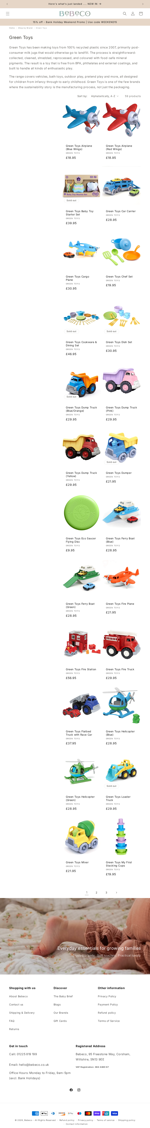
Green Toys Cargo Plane (77, 278)
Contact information (77, 1124)
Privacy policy (85, 1120)
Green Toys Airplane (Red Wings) (119, 147)
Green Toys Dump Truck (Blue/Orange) (81, 409)
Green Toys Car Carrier (121, 211)
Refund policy (107, 1012)
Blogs (57, 1004)
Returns (14, 1029)
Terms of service (106, 1120)
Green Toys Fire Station (81, 669)
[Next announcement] (143, 4)
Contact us (16, 1004)
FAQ (12, 1020)
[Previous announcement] (7, 4)
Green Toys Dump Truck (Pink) (121, 409)
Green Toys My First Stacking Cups (119, 864)
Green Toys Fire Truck (120, 669)
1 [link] (86, 892)
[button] (8, 14)
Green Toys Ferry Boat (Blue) (120, 540)
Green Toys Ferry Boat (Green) (80, 605)
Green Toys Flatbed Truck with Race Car (79, 733)
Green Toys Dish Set (119, 342)
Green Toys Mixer (77, 862)
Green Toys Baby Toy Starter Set (79, 213)
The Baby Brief (63, 996)
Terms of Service (109, 1020)
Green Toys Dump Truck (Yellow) (81, 474)
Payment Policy (108, 1004)
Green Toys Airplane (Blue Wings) (79, 147)
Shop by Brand (25, 28)
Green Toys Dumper (119, 472)
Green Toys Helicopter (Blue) (120, 733)
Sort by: (82, 96)
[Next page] (116, 893)
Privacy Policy (107, 996)
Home (12, 28)
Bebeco (28, 1120)
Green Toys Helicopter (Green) (80, 798)
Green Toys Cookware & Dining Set (81, 343)
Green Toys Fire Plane (120, 603)
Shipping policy (126, 1120)
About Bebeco (18, 996)
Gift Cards (60, 1020)
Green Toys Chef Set (119, 276)
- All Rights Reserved (44, 1120)
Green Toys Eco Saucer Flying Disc (81, 540)
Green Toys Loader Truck (118, 798)
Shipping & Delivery (22, 1012)
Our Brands (61, 1012)
